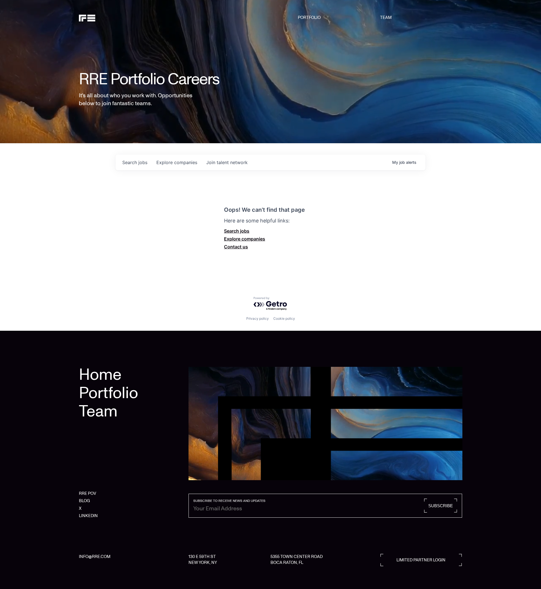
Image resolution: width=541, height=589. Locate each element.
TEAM (386, 17)
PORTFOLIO (309, 17)
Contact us (236, 247)
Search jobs (236, 231)
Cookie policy (284, 318)
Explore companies (244, 239)
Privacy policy (257, 318)
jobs (134, 162)
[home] (106, 17)
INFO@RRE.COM (94, 556)
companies (176, 162)
